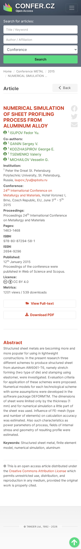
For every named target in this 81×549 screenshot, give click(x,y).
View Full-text (42, 303)
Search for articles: (18, 21)
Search (40, 59)
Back (67, 88)
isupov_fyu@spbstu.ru (31, 180)
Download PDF (41, 315)
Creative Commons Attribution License (37, 471)
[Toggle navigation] (72, 8)
